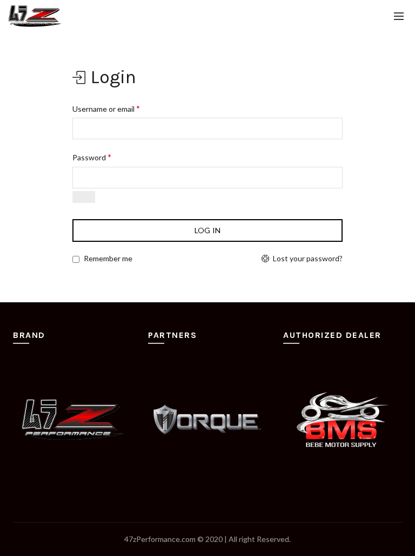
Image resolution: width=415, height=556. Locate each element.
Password (91, 157)
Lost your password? (308, 258)
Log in (208, 230)
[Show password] (83, 197)
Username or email (106, 108)
